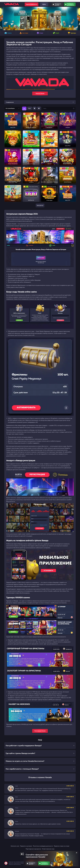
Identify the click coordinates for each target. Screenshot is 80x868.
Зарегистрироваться (31, 4)
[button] (2, 18)
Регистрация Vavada (40, 731)
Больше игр (40, 205)
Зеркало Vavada (40, 93)
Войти (44, 4)
